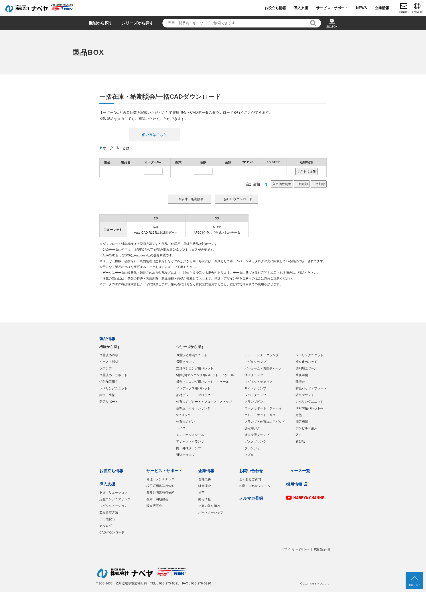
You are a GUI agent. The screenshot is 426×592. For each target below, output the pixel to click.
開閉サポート (108, 401)
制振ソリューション (113, 492)
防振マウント (305, 395)
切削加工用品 (108, 381)
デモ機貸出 (107, 519)
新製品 (300, 441)
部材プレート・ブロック (193, 395)
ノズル (249, 455)
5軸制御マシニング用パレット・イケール (205, 375)
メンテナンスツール (190, 435)
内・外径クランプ (188, 448)
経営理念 (204, 486)
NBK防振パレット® (309, 408)
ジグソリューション (113, 506)
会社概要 (204, 479)
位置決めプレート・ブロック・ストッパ (204, 401)
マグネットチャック (258, 381)
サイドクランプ (255, 388)
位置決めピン (185, 421)
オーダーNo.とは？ (118, 148)
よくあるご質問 (250, 479)
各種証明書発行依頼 (160, 492)
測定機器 (302, 421)
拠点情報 (204, 499)
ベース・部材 (108, 361)
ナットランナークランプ (262, 355)
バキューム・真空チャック (263, 368)
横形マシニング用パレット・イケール (202, 381)
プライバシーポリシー (295, 549)
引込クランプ (185, 455)
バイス (180, 428)
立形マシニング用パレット (194, 368)
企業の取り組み (209, 506)
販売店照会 (154, 506)
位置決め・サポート (113, 375)
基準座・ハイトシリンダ (193, 408)
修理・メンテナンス (160, 479)
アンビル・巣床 (306, 428)
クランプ (105, 368)
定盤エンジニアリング (114, 499)
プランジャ (252, 448)
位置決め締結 (108, 355)
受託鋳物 (302, 375)
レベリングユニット (113, 388)
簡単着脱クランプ (257, 435)
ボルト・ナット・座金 (260, 415)
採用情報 (294, 484)
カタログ (105, 526)
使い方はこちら (154, 135)
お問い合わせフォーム (254, 486)
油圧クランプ (254, 375)
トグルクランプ (255, 361)
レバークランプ (255, 395)
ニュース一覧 (298, 471)
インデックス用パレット (193, 388)
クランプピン (254, 401)
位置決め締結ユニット (191, 355)
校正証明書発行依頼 (160, 486)
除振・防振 (107, 395)
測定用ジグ (252, 428)
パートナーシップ (210, 512)
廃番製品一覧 (322, 549)
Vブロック (183, 415)
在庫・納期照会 (157, 499)
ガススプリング (255, 441)
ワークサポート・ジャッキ (263, 408)
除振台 (300, 381)
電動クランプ (185, 361)
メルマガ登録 (251, 498)
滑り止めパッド (306, 361)
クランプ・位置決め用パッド (265, 421)
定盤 (299, 415)
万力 (299, 435)
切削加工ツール (306, 368)
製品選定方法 (108, 512)
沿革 (201, 492)
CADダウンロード (111, 532)
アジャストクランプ (190, 441)
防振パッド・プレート (311, 388)
